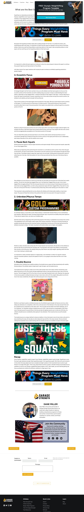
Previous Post (14, 448)
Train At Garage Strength (29, 508)
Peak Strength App (28, 501)
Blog (27, 2)
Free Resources (27, 510)
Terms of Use (46, 508)
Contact (45, 503)
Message (37, 464)
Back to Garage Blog (43, 483)
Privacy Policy (46, 505)
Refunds (45, 510)
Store (31, 2)
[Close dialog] (81, 3)
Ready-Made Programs (28, 505)
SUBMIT (48, 39)
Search (44, 501)
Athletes (16, 2)
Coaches (22, 2)
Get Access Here (51, 17)
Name (29, 458)
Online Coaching (27, 503)
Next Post (71, 448)
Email (45, 458)
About (64, 503)
